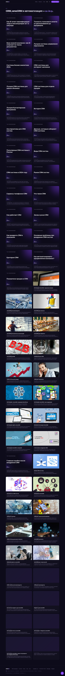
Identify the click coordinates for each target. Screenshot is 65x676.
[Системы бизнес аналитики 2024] (19, 68)
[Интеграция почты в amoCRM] (19, 625)
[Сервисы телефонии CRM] (19, 196)
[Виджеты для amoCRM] (46, 602)
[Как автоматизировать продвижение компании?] (46, 260)
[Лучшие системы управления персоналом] (46, 47)
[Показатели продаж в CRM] (19, 282)
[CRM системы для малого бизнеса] (19, 533)
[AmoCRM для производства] (19, 305)
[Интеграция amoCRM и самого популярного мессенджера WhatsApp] (19, 648)
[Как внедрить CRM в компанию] (19, 239)
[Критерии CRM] (19, 260)
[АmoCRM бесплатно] (46, 533)
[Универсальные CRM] (46, 350)
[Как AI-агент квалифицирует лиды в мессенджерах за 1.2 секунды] (19, 26)
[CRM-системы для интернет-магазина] (46, 68)
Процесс (40, 1)
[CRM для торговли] (19, 510)
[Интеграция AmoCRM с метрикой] (19, 442)
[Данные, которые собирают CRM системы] (46, 132)
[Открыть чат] (62, 673)
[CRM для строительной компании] (46, 510)
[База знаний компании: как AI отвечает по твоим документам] (19, 47)
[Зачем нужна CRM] (46, 217)
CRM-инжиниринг (15, 668)
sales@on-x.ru (35, 668)
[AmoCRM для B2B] (19, 350)
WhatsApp (48, 668)
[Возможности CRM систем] (19, 487)
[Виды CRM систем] (46, 153)
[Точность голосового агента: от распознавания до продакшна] (46, 26)
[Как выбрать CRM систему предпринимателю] (46, 648)
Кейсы (36, 1)
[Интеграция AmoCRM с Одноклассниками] (46, 282)
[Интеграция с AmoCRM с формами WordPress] (19, 396)
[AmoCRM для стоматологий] (46, 556)
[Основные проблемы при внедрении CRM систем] (46, 239)
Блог (47, 1)
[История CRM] (46, 111)
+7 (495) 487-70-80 (42, 668)
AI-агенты (20, 668)
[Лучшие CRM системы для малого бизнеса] (19, 90)
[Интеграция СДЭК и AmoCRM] (19, 419)
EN (49, 1)
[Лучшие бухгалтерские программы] (19, 111)
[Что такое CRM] (46, 196)
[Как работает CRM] (19, 217)
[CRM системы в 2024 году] (19, 175)
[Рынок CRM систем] (46, 175)
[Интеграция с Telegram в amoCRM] (46, 625)
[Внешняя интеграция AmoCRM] (46, 419)
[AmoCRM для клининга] (46, 305)
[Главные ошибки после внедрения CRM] (19, 465)
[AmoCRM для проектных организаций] (19, 327)
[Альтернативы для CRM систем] (19, 132)
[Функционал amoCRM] (46, 487)
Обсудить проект (55, 1)
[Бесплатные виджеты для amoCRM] (19, 602)
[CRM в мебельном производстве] (19, 579)
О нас (44, 1)
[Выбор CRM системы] (46, 465)
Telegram (52, 668)
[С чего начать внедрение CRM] (46, 442)
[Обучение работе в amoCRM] (19, 556)
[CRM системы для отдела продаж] (46, 90)
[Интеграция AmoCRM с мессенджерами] (46, 396)
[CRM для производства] (46, 579)
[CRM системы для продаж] (19, 373)
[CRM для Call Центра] (46, 373)
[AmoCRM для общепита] (46, 327)
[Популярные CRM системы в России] (19, 153)
